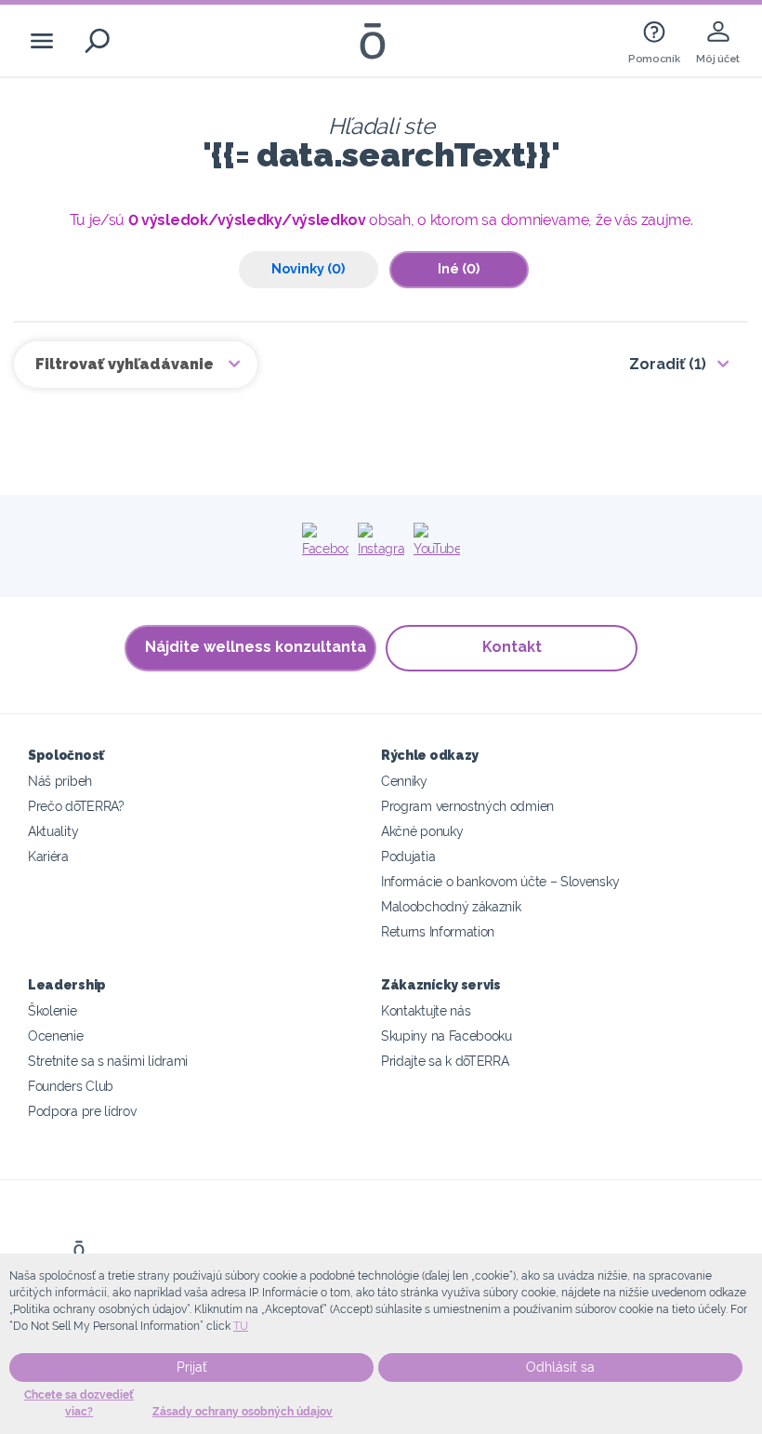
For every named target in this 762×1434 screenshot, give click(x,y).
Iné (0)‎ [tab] (459, 268)
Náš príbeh (60, 781)
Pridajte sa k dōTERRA (445, 1061)
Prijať (192, 1367)
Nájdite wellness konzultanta (255, 647)
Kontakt (512, 647)
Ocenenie (56, 1035)
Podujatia (408, 856)
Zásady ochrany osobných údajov (242, 1411)
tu (240, 1326)
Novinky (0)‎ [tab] (308, 268)
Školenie (52, 1010)
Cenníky (404, 781)
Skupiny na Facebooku (446, 1035)
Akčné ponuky (422, 831)
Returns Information (437, 931)
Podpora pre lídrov (82, 1111)
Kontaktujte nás (425, 1010)
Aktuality (53, 831)
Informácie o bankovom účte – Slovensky (500, 881)
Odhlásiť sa (560, 1367)
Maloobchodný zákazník (451, 906)
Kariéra (48, 856)
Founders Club (70, 1086)
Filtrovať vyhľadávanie (126, 364)
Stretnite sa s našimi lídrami (108, 1061)
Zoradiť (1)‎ (667, 364)
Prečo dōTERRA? (76, 806)
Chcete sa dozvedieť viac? (79, 1403)
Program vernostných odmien (467, 806)
